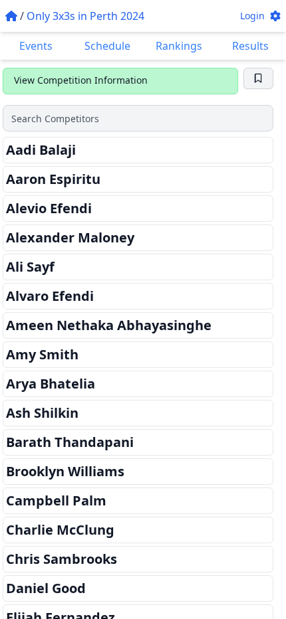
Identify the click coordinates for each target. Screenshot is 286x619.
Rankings (179, 46)
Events (36, 46)
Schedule (107, 46)
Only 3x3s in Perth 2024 (85, 16)
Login (252, 15)
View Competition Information (81, 80)
